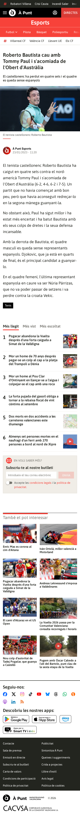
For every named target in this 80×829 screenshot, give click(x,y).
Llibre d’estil (49, 771)
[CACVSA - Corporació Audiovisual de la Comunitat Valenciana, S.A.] (31, 808)
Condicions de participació (19, 778)
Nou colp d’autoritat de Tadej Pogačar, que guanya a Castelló (20, 662)
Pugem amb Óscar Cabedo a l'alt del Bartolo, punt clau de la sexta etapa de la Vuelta (58, 664)
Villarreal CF (18, 40)
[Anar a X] (14, 694)
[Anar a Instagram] (23, 694)
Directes (70, 12)
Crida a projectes (52, 764)
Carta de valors (12, 771)
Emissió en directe (14, 757)
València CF (37, 40)
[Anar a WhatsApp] (65, 694)
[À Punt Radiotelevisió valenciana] (23, 798)
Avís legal (47, 778)
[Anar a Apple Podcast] (6, 701)
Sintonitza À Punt (52, 750)
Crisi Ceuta (41, 3)
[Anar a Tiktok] (31, 694)
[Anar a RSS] (23, 701)
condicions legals (40, 482)
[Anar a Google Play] (16, 719)
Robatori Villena (20, 3)
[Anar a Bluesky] (48, 694)
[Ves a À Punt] (20, 12)
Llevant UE (55, 40)
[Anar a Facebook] (6, 694)
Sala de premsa (12, 750)
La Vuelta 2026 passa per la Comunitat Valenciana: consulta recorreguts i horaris (58, 626)
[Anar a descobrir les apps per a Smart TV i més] (20, 730)
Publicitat (47, 743)
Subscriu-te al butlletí (16, 764)
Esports (40, 22)
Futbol (10, 32)
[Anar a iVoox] (74, 694)
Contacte (8, 743)
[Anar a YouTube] (40, 694)
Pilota (27, 32)
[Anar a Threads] (57, 694)
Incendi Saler (60, 3)
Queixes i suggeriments (56, 757)
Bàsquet (42, 32)
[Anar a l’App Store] (44, 719)
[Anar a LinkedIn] (14, 701)
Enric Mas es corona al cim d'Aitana (17, 548)
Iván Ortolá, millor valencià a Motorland (58, 550)
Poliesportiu (60, 32)
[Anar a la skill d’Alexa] (65, 719)
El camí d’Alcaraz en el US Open (19, 622)
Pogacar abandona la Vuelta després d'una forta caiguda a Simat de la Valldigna (19, 586)
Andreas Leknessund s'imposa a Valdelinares (58, 585)
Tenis (8, 305)
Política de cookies (53, 785)
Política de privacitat (15, 785)
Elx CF (69, 40)
